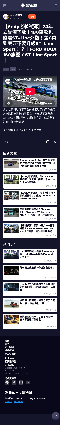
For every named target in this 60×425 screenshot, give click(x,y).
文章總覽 (9, 346)
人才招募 (9, 365)
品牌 (7, 343)
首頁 (7, 341)
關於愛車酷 (10, 361)
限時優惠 (9, 358)
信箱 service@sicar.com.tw (16, 373)
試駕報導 (9, 350)
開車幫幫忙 (10, 354)
